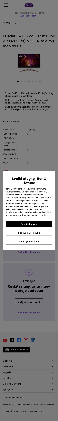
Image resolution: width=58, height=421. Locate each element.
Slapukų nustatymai (29, 241)
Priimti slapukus (29, 224)
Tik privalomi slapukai (29, 232)
